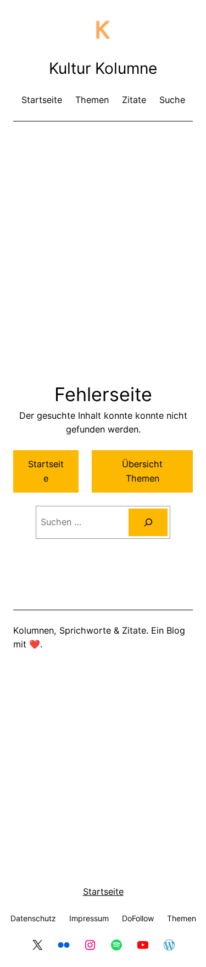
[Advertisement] (103, 238)
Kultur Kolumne (103, 68)
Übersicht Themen (142, 471)
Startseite (46, 471)
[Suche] (148, 522)
